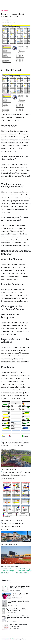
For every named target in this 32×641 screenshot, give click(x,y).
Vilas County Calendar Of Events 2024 (19, 594)
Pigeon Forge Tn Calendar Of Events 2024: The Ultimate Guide (17, 609)
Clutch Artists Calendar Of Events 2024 (18, 602)
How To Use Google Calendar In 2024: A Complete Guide (20, 587)
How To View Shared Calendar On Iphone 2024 (19, 625)
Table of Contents (12, 70)
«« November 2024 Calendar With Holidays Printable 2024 (7, 571)
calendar (4, 10)
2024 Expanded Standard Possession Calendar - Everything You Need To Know (18, 617)
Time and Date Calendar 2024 (8, 639)
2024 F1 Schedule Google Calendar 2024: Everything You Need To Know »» (23, 571)
